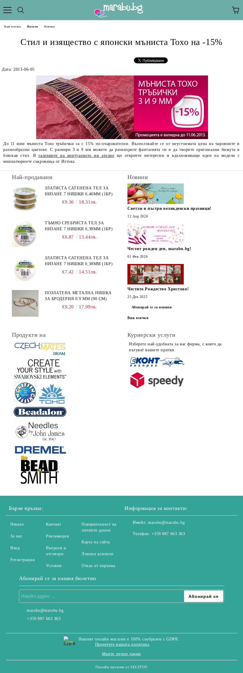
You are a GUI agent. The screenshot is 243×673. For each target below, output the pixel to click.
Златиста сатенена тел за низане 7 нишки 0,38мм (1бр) (79, 261)
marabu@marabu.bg (166, 522)
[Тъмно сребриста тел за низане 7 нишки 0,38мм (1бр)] (25, 233)
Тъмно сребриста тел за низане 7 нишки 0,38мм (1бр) (79, 226)
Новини (49, 26)
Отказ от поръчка (98, 565)
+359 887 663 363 (168, 534)
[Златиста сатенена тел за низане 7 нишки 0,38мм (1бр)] (25, 268)
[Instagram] (145, 545)
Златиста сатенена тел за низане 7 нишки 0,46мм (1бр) (79, 191)
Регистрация (22, 560)
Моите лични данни (121, 654)
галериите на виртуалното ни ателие (76, 155)
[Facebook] (132, 545)
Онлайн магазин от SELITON (121, 667)
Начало (32, 26)
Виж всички (12, 26)
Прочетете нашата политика (122, 644)
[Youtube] (158, 545)
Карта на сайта (95, 542)
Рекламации (57, 536)
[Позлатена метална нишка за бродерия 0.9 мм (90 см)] (25, 303)
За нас (16, 536)
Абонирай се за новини (152, 307)
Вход (15, 548)
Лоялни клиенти (97, 554)
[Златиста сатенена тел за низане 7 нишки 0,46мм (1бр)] (25, 198)
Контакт (53, 524)
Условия (54, 565)
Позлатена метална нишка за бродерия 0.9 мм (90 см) (78, 296)
